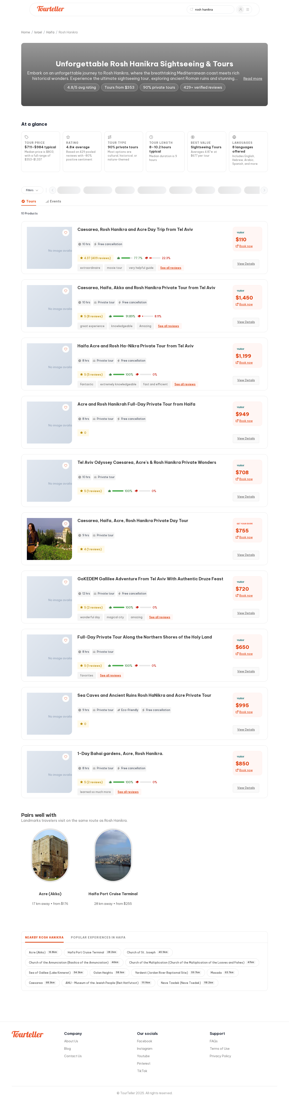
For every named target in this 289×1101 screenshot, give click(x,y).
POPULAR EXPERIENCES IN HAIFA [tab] (98, 937)
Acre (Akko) (43, 952)
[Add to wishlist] (65, 232)
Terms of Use (220, 1049)
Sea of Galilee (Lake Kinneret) (56, 972)
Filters (29, 190)
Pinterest (143, 1064)
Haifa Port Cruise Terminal (92, 952)
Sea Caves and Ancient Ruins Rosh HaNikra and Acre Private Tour (144, 695)
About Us (71, 1041)
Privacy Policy (220, 1056)
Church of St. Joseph (147, 952)
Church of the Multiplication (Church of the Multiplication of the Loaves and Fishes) (191, 962)
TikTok (142, 1071)
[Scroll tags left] (52, 190)
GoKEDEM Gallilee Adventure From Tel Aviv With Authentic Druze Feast (150, 578)
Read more (252, 78)
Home (25, 32)
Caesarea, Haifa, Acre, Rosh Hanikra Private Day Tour (132, 520)
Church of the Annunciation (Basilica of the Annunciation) (73, 962)
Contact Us (73, 1056)
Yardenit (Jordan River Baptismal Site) (167, 972)
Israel (38, 32)
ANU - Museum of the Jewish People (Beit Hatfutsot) (107, 983)
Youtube (143, 1056)
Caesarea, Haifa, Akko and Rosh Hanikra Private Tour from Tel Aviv (146, 287)
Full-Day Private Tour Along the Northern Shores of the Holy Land (144, 637)
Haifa (50, 32)
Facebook (144, 1041)
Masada (222, 972)
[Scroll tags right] (264, 190)
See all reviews (170, 267)
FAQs (214, 1041)
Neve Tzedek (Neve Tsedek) (187, 983)
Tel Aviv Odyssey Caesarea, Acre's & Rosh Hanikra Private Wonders (146, 462)
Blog (67, 1049)
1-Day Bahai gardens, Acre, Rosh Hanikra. (120, 753)
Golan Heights (108, 972)
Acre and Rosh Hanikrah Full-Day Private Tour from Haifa (136, 404)
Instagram (144, 1049)
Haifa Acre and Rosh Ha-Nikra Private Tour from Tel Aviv (135, 345)
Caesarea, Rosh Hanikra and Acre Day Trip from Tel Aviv (135, 229)
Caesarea (42, 983)
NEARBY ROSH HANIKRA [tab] (44, 937)
